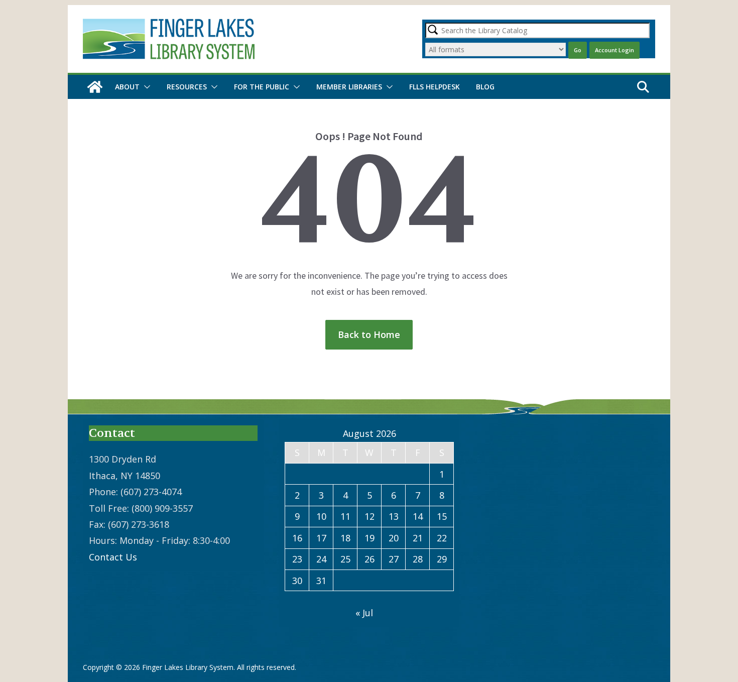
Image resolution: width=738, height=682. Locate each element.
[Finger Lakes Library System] (95, 87)
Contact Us (113, 557)
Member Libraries (349, 86)
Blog (485, 86)
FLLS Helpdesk (434, 86)
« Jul (364, 613)
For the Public (261, 86)
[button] (145, 87)
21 (418, 538)
